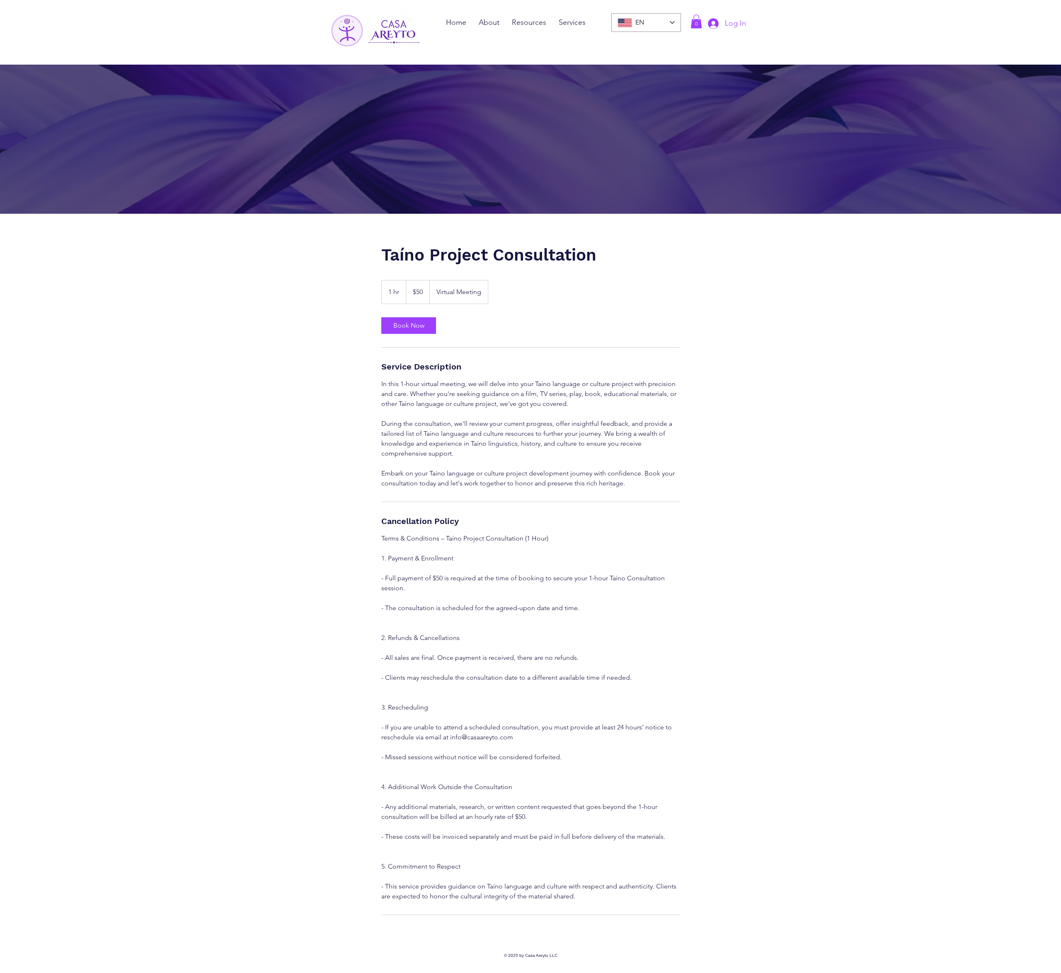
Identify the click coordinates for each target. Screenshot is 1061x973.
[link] (408, 325)
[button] (696, 21)
